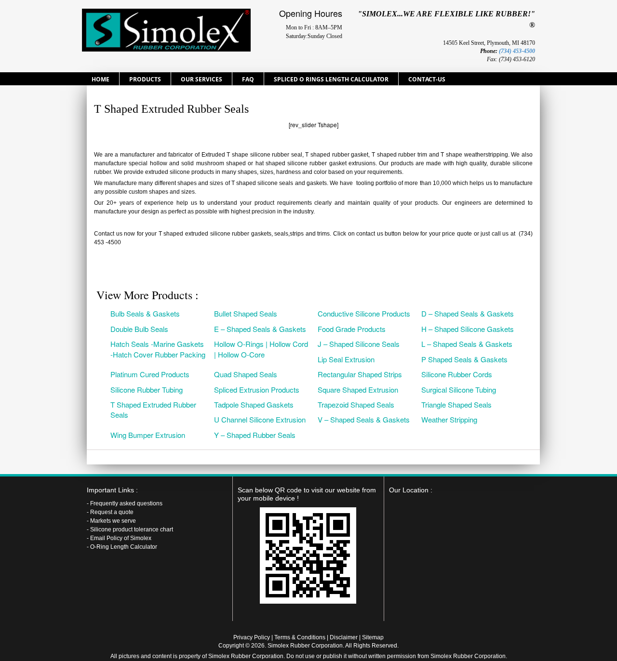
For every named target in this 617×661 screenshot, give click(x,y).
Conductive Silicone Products (364, 313)
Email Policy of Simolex (120, 538)
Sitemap (373, 637)
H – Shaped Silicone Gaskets (467, 329)
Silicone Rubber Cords (456, 374)
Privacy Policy (251, 637)
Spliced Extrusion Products (256, 389)
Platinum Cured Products (149, 374)
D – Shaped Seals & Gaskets (467, 313)
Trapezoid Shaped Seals (356, 404)
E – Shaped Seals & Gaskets (260, 329)
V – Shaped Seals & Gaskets (364, 419)
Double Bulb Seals (139, 329)
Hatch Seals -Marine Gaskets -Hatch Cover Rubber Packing (157, 349)
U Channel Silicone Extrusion (260, 419)
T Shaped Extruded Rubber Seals (153, 409)
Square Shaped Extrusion (358, 389)
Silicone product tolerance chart (131, 529)
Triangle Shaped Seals (456, 404)
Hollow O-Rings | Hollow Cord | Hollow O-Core (261, 349)
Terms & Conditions (299, 637)
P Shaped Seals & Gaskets (464, 359)
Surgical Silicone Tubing (458, 389)
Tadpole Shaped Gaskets (254, 404)
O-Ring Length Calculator (123, 546)
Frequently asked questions (126, 503)
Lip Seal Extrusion (346, 359)
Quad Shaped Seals (245, 374)
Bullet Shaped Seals (245, 313)
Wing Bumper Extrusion (147, 435)
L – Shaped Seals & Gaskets (466, 344)
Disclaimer (344, 637)
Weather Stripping (449, 419)
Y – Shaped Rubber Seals (254, 435)
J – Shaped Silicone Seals (359, 344)
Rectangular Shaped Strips (360, 374)
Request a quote (112, 512)
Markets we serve (113, 520)
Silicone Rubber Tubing (146, 389)
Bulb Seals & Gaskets (145, 313)
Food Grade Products (352, 329)
